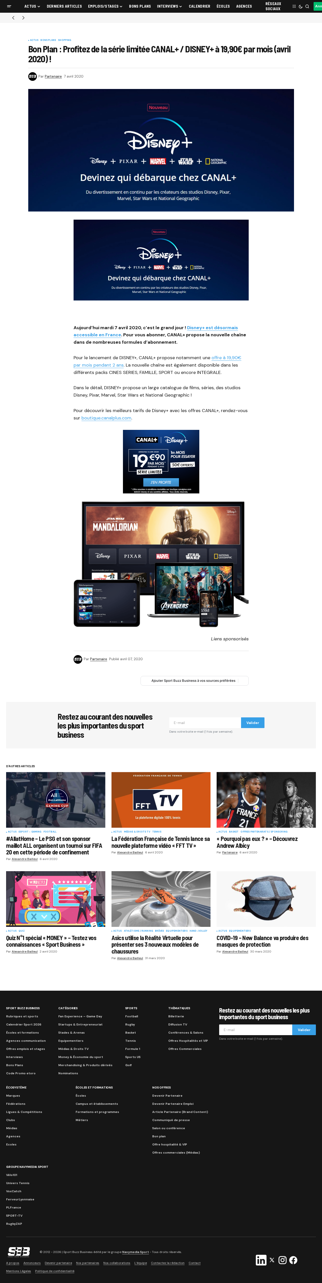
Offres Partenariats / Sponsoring (264, 832)
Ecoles (11, 1144)
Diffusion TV (177, 1024)
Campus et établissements (97, 1104)
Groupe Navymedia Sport (27, 1167)
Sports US (133, 1057)
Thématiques (179, 1008)
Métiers (82, 1120)
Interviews (14, 1057)
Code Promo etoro (21, 1073)
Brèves (159, 931)
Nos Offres (161, 1087)
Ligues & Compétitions (24, 1112)
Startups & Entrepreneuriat (80, 1024)
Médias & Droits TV (137, 832)
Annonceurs (32, 1263)
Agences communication (26, 1041)
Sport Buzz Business (22, 1008)
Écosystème (16, 1087)
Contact (195, 1263)
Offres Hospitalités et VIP (188, 1041)
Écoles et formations (22, 1033)
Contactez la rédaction (168, 1263)
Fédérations (15, 1104)
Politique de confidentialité (54, 1271)
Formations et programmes (97, 1112)
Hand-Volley (198, 931)
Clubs (10, 1120)
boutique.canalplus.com (106, 418)
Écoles (81, 1096)
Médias (11, 1128)
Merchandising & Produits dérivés (85, 1065)
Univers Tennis (18, 1183)
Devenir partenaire (58, 1263)
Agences (13, 1136)
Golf (128, 1065)
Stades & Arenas (71, 1033)
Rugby (130, 1024)
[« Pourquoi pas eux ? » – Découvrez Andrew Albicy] (266, 800)
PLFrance (13, 1207)
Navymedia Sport (135, 1252)
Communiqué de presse (171, 1120)
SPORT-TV (14, 1216)
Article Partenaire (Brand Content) (180, 1112)
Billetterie (176, 1016)
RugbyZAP (14, 1224)
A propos (12, 1263)
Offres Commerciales (185, 1049)
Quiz (22, 931)
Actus (34, 40)
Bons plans (48, 40)
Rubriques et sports (22, 1016)
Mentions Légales (18, 1271)
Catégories (68, 1008)
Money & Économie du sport (80, 1057)
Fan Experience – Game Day (80, 1016)
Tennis (156, 832)
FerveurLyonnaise (20, 1199)
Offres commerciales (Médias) (176, 1153)
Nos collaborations (116, 1263)
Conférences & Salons (185, 1033)
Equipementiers (177, 931)
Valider (252, 722)
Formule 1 (132, 1049)
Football (50, 832)
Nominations (68, 1073)
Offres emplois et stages (25, 1049)
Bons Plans (14, 1065)
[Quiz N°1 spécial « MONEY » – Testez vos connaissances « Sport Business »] (55, 899)
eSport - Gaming (30, 832)
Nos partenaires (87, 1263)
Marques (13, 1096)
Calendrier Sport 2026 (23, 1024)
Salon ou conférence (168, 1128)
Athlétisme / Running (138, 931)
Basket (234, 832)
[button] (9, 6)
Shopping (64, 40)
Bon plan (159, 1136)
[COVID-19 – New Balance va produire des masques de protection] (266, 899)
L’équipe (140, 1263)
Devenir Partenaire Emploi (172, 1104)
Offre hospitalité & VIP (169, 1144)
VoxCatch (13, 1191)
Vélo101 (11, 1175)
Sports (131, 1008)
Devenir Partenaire (167, 1096)
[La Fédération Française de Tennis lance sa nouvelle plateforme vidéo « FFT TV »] (161, 800)
